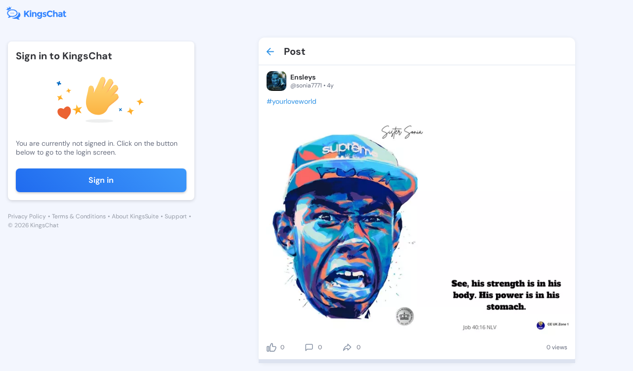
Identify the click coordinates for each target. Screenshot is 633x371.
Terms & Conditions (79, 216)
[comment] (309, 347)
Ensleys (303, 77)
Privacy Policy (27, 216)
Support (176, 216)
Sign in (101, 180)
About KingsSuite (135, 216)
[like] (271, 347)
